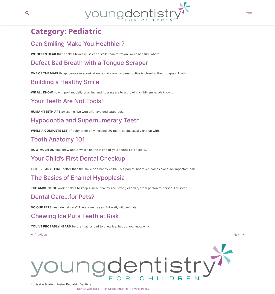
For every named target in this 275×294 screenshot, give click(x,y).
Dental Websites (88, 288)
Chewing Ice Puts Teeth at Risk (75, 216)
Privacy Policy (140, 288)
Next (239, 234)
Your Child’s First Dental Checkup (78, 158)
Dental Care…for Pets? (62, 196)
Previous (39, 234)
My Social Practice (115, 288)
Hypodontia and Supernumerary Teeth (85, 120)
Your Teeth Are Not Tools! (67, 101)
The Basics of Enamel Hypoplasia (78, 177)
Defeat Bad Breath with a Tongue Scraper (89, 62)
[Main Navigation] (249, 12)
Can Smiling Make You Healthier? (78, 43)
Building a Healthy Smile (65, 82)
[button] (27, 12)
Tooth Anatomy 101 (58, 139)
